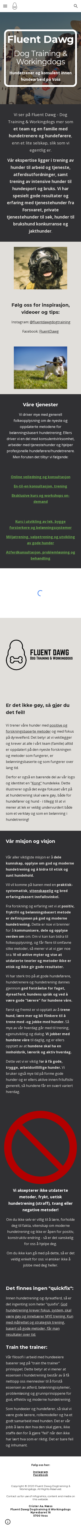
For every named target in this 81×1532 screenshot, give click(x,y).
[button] (5, 6)
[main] (40, 58)
